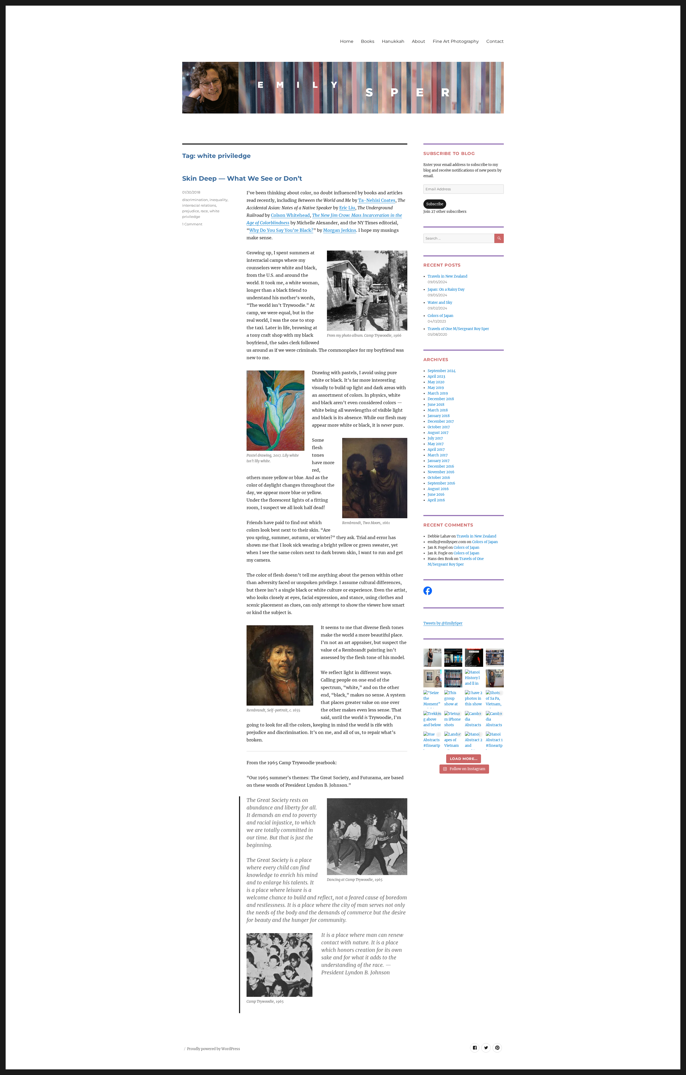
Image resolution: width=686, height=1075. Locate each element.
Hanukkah (393, 41)
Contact (495, 41)
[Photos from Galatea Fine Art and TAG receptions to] (432, 658)
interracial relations (199, 205)
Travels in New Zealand (447, 276)
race (204, 211)
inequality (219, 200)
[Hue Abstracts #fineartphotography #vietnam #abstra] (432, 741)
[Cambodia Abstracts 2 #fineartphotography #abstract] (474, 720)
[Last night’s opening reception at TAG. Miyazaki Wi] (495, 678)
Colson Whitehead (290, 215)
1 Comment (192, 224)
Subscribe (434, 204)
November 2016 (441, 472)
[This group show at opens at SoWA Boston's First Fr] (453, 699)
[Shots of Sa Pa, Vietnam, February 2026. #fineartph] (495, 699)
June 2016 (436, 494)
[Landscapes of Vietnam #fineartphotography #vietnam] (453, 741)
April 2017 (436, 449)
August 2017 (438, 432)
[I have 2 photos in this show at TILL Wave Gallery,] (474, 699)
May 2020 (436, 382)
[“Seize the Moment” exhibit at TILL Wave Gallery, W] (432, 699)
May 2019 (436, 387)
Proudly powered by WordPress (213, 1049)
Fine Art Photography (456, 41)
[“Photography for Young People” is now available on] (495, 658)
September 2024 (442, 371)
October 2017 (439, 427)
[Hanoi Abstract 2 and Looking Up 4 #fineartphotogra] (474, 741)
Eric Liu (347, 207)
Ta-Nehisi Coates (376, 200)
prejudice (190, 211)
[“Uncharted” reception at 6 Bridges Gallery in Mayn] (432, 678)
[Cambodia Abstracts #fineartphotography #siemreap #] (495, 720)
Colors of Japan (440, 315)
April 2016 (436, 500)
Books (367, 41)
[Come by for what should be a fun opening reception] (453, 678)
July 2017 (435, 438)
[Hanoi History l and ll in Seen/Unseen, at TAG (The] (474, 678)
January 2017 (439, 461)
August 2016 (438, 489)
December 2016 (441, 466)
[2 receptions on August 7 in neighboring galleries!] (453, 658)
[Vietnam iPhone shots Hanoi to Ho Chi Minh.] (453, 720)
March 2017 (438, 455)
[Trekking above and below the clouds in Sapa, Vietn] (432, 720)
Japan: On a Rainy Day (446, 289)
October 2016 (439, 477)
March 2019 (438, 393)
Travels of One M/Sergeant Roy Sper (458, 329)
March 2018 (438, 410)
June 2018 (436, 404)
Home (346, 41)
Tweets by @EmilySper (443, 623)
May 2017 (436, 444)
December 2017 (441, 421)
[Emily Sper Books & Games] (463, 590)
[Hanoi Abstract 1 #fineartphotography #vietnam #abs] (495, 741)
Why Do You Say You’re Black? (281, 230)
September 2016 (441, 483)
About (418, 41)
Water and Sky (440, 302)
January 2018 (439, 416)
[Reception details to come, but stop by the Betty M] (474, 658)
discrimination (195, 200)
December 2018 (441, 399)
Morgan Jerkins (339, 230)
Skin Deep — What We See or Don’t (242, 178)
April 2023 (436, 376)
